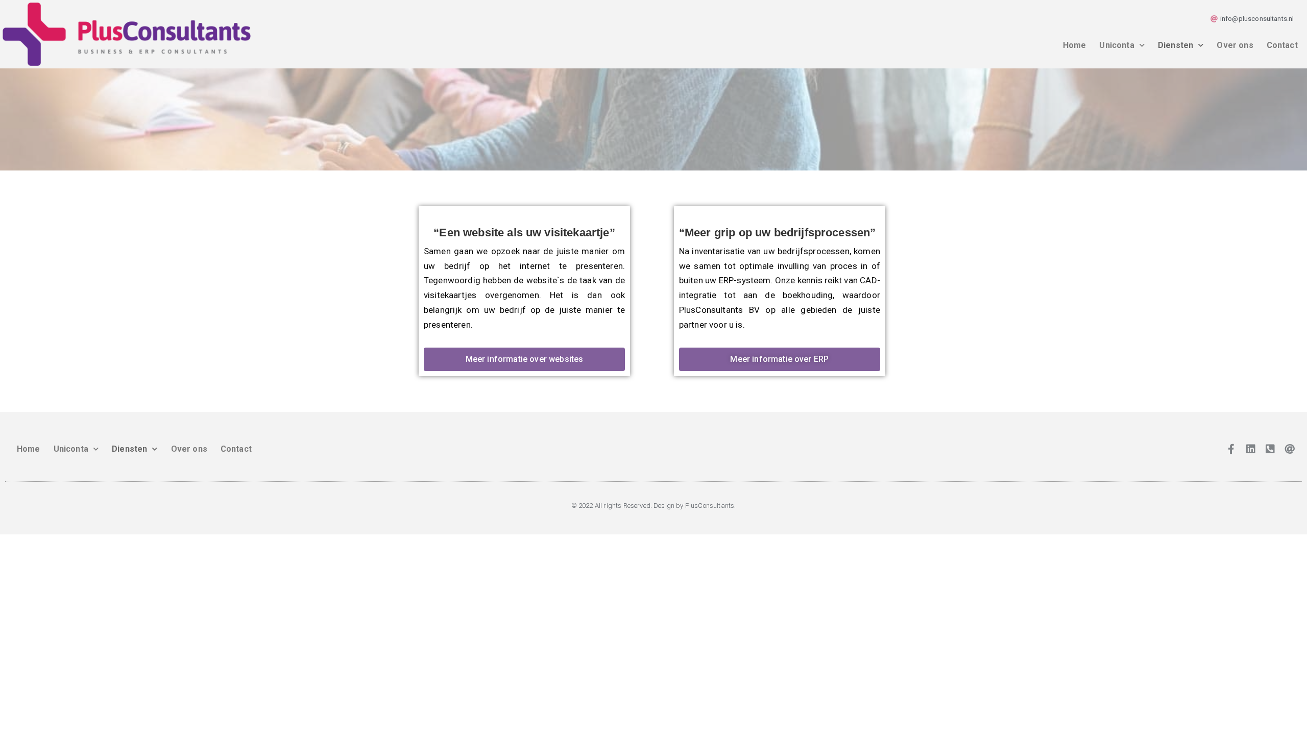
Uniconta (1116, 45)
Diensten (1175, 45)
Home (1074, 45)
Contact (1282, 45)
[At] (1289, 449)
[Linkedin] (1251, 449)
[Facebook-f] (1231, 449)
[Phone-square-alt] (1270, 449)
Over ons (1235, 45)
